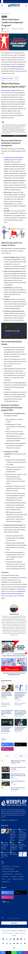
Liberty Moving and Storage (8, 868)
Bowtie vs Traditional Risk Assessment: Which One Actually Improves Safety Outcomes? (21, 713)
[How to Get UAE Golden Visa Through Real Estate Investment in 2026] (7, 705)
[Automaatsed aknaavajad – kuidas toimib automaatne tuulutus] (14, 854)
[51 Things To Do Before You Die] (6, 783)
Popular (7, 756)
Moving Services (18, 874)
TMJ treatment (5, 876)
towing (8, 879)
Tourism (3, 879)
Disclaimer (17, 933)
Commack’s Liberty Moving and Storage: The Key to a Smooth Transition (6, 695)
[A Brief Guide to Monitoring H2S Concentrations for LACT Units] (6, 776)
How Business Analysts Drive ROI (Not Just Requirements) (20, 729)
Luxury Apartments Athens (7, 874)
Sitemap (14, 935)
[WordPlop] (14, 5)
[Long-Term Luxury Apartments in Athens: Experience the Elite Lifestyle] (14, 835)
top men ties (21, 876)
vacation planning (5, 881)
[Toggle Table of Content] (15, 78)
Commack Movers (15, 866)
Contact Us (22, 933)
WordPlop (24, 930)
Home (3, 13)
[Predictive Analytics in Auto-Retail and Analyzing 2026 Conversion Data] (7, 722)
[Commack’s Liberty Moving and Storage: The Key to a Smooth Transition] (7, 687)
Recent (21, 756)
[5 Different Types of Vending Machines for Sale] (6, 763)
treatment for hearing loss (18, 879)
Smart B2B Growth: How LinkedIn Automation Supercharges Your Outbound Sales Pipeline (21, 695)
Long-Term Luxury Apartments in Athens (10, 871)
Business (8, 13)
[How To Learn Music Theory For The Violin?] (6, 790)
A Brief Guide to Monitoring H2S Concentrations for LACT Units (18, 775)
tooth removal (13, 876)
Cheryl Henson (7, 28)
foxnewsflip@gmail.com (12, 820)
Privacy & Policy (10, 933)
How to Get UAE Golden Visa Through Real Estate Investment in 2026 (7, 713)
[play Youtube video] (14, 233)
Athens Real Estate (6, 866)
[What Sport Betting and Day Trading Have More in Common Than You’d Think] (5, 846)
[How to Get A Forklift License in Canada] (6, 769)
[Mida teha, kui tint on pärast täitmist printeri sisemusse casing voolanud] (5, 855)
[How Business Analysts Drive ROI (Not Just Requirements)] (21, 722)
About (4, 933)
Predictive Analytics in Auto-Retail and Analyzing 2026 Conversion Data (6, 729)
